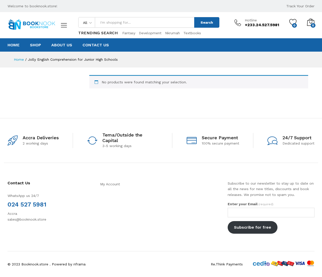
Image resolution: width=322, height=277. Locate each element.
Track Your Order (300, 6)
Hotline (251, 20)
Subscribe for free (252, 227)
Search (206, 22)
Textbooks (192, 33)
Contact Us (96, 45)
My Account (110, 184)
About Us (61, 45)
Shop (35, 45)
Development (150, 33)
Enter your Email (250, 204)
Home (14, 45)
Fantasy (128, 33)
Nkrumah (172, 33)
